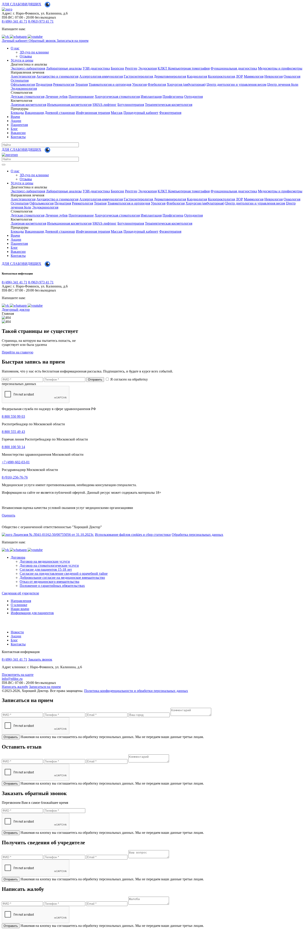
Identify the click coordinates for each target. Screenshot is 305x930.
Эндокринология (24, 88)
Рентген (131, 68)
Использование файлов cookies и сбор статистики (133, 534)
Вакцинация (34, 113)
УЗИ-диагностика (96, 68)
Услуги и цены (22, 60)
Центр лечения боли (282, 84)
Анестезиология (23, 76)
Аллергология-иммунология (101, 76)
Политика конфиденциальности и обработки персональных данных (136, 691)
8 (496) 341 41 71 (14, 21)
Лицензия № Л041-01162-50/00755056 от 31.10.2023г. (53, 534)
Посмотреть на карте (17, 675)
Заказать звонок (40, 659)
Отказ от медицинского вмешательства (49, 581)
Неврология (273, 76)
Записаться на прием (72, 41)
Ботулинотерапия (130, 104)
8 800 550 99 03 (13, 416)
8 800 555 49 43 (13, 432)
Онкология (292, 76)
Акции (16, 121)
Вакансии (18, 133)
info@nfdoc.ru (12, 679)
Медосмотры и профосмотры (280, 68)
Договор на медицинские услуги (45, 561)
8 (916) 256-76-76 (15, 477)
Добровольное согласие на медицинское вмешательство (62, 577)
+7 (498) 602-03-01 (16, 462)
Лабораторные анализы (64, 68)
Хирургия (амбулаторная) (186, 84)
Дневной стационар (60, 113)
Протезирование (81, 96)
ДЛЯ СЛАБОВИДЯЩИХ (21, 4)
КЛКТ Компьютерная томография (184, 68)
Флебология (157, 84)
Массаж (117, 113)
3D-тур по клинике (34, 52)
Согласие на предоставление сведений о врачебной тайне (64, 573)
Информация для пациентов (32, 613)
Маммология (253, 76)
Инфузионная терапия (93, 113)
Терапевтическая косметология (168, 104)
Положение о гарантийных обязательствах (52, 585)
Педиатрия (44, 84)
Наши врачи (20, 609)
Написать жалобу (15, 687)
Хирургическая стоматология (117, 96)
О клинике (19, 605)
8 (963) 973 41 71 (41, 21)
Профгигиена (173, 96)
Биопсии (117, 68)
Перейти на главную (17, 352)
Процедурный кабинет (140, 113)
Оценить (8, 515)
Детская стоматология (27, 96)
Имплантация (151, 96)
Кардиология (197, 76)
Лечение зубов (56, 96)
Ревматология (63, 84)
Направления (21, 601)
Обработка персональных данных (197, 534)
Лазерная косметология (28, 104)
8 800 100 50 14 (13, 447)
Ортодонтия (193, 96)
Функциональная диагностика (234, 68)
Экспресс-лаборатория (28, 68)
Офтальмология (23, 84)
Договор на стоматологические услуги (49, 565)
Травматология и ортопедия (110, 84)
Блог (14, 129)
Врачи (15, 117)
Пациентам (19, 125)
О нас (15, 48)
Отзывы (26, 56)
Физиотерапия (170, 113)
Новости (17, 632)
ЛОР (239, 76)
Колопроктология (221, 76)
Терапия (81, 84)
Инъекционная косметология (69, 104)
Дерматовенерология (170, 76)
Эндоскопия (147, 68)
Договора (18, 557)
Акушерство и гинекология (57, 76)
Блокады (17, 113)
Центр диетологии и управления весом (236, 84)
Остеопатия (20, 80)
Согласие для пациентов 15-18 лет (46, 569)
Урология (139, 84)
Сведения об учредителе (20, 593)
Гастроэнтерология (138, 76)
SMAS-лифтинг (104, 104)
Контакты (18, 137)
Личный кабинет (15, 41)
